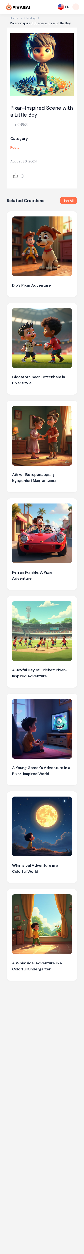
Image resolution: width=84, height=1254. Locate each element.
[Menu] (76, 7)
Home (14, 18)
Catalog (30, 18)
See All (69, 200)
